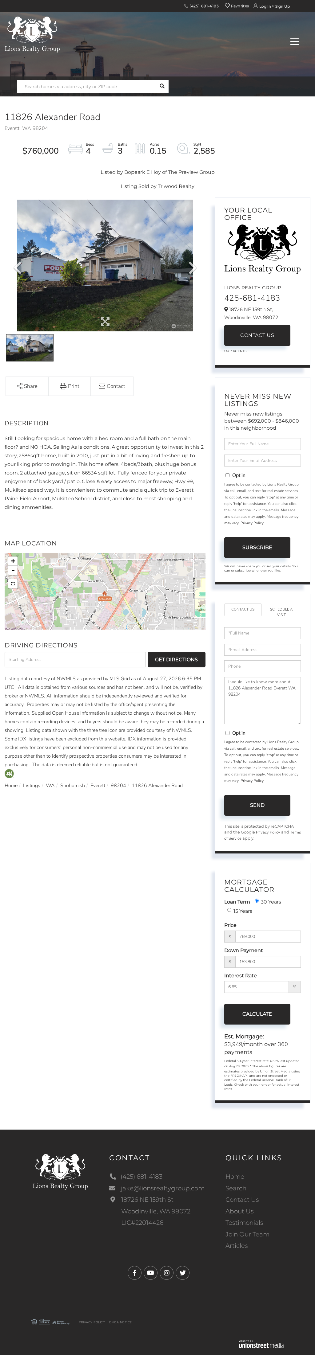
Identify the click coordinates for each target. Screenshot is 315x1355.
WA (50, 785)
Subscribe (257, 547)
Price (230, 925)
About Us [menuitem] (239, 1211)
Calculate (257, 1014)
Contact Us (257, 335)
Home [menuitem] (234, 1176)
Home (11, 785)
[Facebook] (134, 1273)
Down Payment (243, 950)
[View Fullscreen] (13, 583)
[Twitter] (182, 1273)
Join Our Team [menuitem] (247, 1234)
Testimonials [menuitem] (244, 1222)
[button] (162, 86)
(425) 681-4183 (203, 6)
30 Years (271, 902)
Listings (31, 785)
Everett (97, 785)
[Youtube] (150, 1273)
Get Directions (176, 659)
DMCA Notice (120, 1322)
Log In (265, 6)
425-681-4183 (252, 298)
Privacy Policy (252, 523)
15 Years (242, 911)
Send (257, 805)
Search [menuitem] (235, 1188)
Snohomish (72, 785)
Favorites (239, 6)
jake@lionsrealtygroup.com (163, 1188)
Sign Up (282, 6)
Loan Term (237, 902)
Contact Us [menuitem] (242, 1199)
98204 (118, 785)
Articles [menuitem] (236, 1245)
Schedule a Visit (281, 612)
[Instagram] (166, 1273)
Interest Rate (240, 975)
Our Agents (235, 351)
